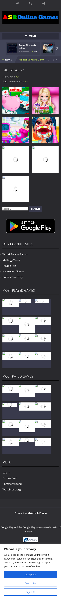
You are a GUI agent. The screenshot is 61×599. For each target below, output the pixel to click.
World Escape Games (15, 254)
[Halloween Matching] (27, 406)
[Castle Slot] (42, 300)
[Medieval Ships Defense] (10, 388)
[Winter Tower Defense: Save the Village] (27, 324)
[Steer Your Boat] (10, 320)
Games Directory (12, 277)
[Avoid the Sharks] (43, 338)
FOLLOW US (43, 3)
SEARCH (30, 3)
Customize (30, 583)
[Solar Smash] (26, 440)
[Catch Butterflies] (43, 406)
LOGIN (17, 3)
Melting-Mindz (11, 260)
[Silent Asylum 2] (10, 423)
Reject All (30, 592)
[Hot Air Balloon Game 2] (27, 390)
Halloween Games (13, 271)
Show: (5, 76)
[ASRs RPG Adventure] (43, 320)
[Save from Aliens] (43, 388)
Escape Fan (9, 266)
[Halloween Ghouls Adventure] (27, 426)
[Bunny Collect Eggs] (10, 441)
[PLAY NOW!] (12, 48)
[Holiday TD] (9, 404)
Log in (6, 472)
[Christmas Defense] (10, 338)
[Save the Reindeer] (43, 355)
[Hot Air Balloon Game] (10, 355)
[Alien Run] (25, 300)
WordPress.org (11, 489)
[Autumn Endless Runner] (27, 355)
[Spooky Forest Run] (10, 302)
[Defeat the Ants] (43, 423)
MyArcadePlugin (37, 513)
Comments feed (12, 484)
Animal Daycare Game (32, 59)
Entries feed (9, 478)
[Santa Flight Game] (27, 338)
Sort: (4, 81)
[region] (30, 571)
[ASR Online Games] (30, 17)
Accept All (30, 574)
